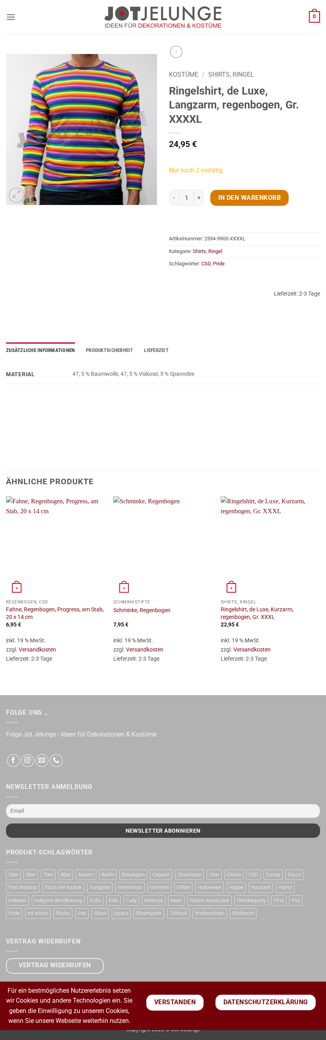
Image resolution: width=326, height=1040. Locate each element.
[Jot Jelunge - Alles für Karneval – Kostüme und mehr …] (163, 17)
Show (100, 913)
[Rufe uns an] (56, 760)
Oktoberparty (251, 900)
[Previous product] (176, 52)
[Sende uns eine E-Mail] (42, 760)
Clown (234, 875)
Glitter (183, 887)
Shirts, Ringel (231, 74)
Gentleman (130, 887)
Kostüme (183, 74)
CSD (206, 264)
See (82, 913)
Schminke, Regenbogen (142, 610)
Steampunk (149, 913)
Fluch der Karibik (63, 887)
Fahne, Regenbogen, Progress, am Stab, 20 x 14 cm (55, 613)
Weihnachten (210, 913)
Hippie (236, 887)
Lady (131, 900)
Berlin (107, 875)
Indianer (17, 900)
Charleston (189, 875)
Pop (295, 900)
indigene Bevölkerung (58, 900)
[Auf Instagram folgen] (27, 760)
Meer (176, 900)
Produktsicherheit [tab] (109, 350)
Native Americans (209, 900)
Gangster (99, 887)
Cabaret (161, 875)
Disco (294, 875)
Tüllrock (178, 913)
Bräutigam (133, 875)
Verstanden (175, 1002)
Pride (219, 264)
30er (31, 875)
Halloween (209, 887)
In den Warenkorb (249, 197)
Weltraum (243, 913)
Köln (113, 900)
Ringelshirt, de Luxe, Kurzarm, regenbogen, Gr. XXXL (257, 613)
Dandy (273, 875)
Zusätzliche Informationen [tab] (40, 350)
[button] (11, 17)
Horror (285, 887)
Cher (214, 875)
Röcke (63, 913)
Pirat (279, 900)
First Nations (22, 887)
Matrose (153, 900)
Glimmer (159, 887)
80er (66, 875)
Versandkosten (37, 649)
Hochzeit (261, 887)
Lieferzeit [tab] (156, 350)
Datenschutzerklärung (265, 1002)
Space (121, 913)
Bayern (86, 875)
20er (13, 875)
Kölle (95, 900)
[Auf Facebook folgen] (13, 760)
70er (48, 875)
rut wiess (37, 913)
